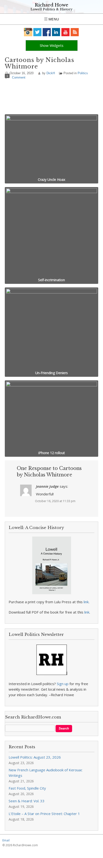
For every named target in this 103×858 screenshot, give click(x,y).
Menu (53, 19)
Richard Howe (51, 4)
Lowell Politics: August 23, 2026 (35, 757)
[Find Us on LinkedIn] (56, 32)
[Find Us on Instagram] (28, 32)
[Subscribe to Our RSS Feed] (75, 32)
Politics (83, 73)
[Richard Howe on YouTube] (65, 32)
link (86, 601)
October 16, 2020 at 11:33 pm (55, 501)
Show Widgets (51, 45)
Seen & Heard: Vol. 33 (27, 800)
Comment (18, 77)
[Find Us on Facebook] (47, 32)
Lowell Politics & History (51, 9)
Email (6, 840)
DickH (50, 73)
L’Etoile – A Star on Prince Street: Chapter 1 (44, 813)
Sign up (63, 683)
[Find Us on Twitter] (37, 32)
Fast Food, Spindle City (27, 788)
